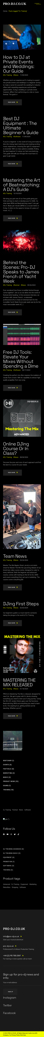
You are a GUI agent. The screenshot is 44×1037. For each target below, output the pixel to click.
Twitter (7, 1005)
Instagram (9, 997)
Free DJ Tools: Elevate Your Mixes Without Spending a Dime (20, 359)
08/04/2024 (24, 457)
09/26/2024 (31, 285)
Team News (15, 556)
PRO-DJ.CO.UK (14, 3)
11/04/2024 (26, 136)
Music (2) (7, 777)
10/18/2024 (17, 193)
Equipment (24, 884)
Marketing (32, 884)
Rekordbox (6, 887)
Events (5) (7, 765)
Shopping (15, 887)
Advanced (6, 884)
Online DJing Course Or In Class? (16, 448)
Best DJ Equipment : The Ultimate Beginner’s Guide (20, 125)
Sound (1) (7, 785)
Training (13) (8, 790)
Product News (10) (10, 781)
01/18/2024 (24, 689)
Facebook (9, 1013)
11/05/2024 (24, 75)
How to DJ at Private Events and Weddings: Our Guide (18, 64)
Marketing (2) (9, 773)
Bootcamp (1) (8, 760)
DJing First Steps (21, 604)
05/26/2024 (24, 560)
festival (16, 285)
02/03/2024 (24, 608)
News (16, 75)
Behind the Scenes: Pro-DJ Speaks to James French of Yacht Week (21, 272)
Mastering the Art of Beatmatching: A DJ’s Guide (21, 184)
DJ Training (8, 75)
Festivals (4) (8, 769)
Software (17, 136)
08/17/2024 (26, 370)
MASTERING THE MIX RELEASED (19, 682)
